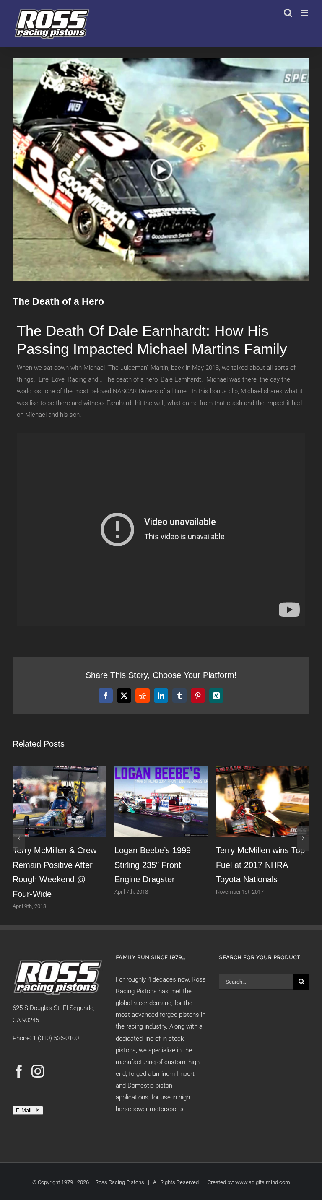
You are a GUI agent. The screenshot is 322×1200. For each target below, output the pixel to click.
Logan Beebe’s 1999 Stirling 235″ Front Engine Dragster (152, 865)
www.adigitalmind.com (262, 1182)
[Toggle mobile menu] (305, 12)
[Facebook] (19, 1071)
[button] (19, 838)
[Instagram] (37, 1071)
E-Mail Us (28, 1110)
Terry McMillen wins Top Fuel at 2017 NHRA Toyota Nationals (260, 865)
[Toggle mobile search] (288, 12)
